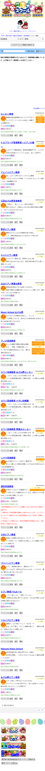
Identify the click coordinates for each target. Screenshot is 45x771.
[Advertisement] (22, 84)
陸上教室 (40, 117)
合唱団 (38, 353)
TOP (2, 36)
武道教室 (40, 119)
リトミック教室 (38, 344)
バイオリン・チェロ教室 (38, 349)
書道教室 (40, 122)
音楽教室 (27, 36)
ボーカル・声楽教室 (38, 351)
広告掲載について (39, 108)
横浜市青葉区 (17, 36)
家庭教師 (40, 146)
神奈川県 (9, 36)
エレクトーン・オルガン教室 (37, 490)
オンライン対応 (38, 342)
